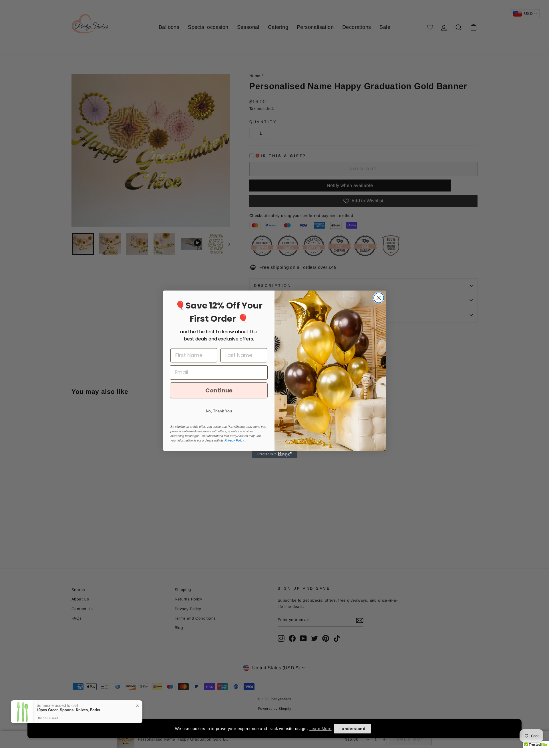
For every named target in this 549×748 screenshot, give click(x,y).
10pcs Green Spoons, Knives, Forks (68, 709)
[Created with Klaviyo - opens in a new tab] (274, 454)
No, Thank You (219, 411)
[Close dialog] (379, 298)
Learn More (320, 728)
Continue (218, 390)
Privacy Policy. (234, 440)
